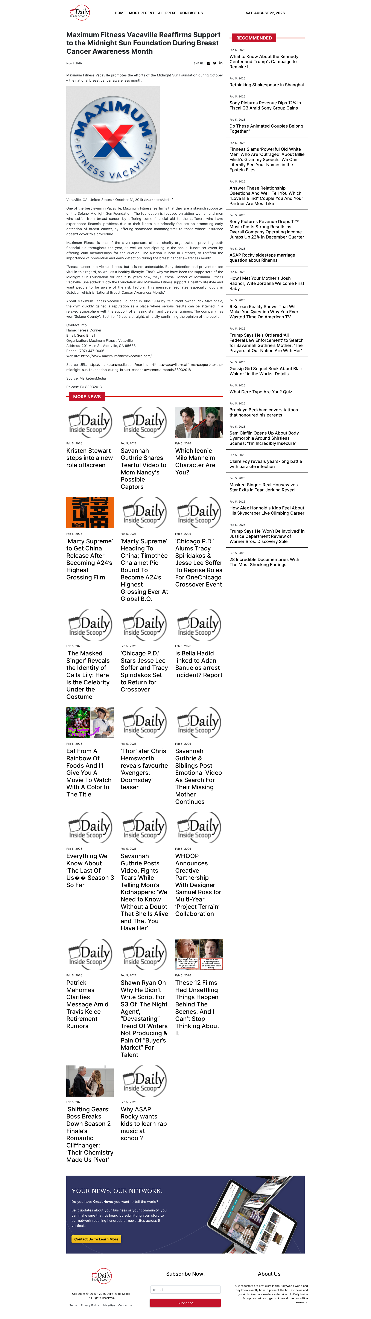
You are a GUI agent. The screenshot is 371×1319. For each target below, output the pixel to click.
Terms (74, 1305)
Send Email (86, 335)
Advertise (108, 1305)
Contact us (125, 1305)
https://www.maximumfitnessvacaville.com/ (116, 356)
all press (167, 13)
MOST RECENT (142, 13)
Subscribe (186, 1303)
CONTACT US (191, 13)
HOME (120, 13)
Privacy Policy (90, 1305)
